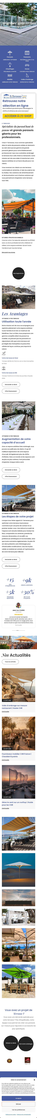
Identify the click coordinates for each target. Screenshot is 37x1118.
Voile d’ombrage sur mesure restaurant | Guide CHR (14, 706)
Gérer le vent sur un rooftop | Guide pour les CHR (17, 803)
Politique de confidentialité (24, 1114)
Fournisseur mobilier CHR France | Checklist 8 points (16, 755)
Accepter (19, 1098)
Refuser (18, 1104)
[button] (34, 1080)
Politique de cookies (11, 1114)
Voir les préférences (18, 1110)
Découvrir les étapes (18, 33)
